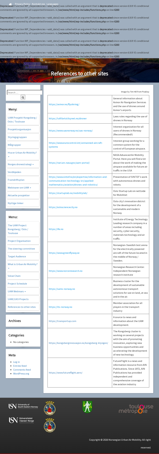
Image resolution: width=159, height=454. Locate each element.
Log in (16, 361)
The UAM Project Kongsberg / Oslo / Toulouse (18, 229)
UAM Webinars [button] (16, 291)
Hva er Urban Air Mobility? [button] (22, 152)
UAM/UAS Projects (18, 299)
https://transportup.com (62, 321)
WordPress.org (21, 373)
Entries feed (20, 365)
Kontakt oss (38, 3)
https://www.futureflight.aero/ (65, 372)
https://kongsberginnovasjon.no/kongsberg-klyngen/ (78, 342)
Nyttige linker (15, 203)
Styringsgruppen (17, 137)
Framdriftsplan (16, 179)
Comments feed (22, 369)
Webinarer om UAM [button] (19, 187)
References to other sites (22, 306)
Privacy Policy (22, 3)
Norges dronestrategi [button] (20, 164)
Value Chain (14, 275)
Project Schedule (17, 283)
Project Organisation (19, 240)
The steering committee (21, 248)
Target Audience (17, 256)
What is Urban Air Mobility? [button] (23, 264)
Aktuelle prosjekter (19, 195)
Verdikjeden (14, 172)
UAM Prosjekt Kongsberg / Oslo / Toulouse (22, 119)
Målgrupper (14, 144)
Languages (52, 3)
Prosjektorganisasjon (19, 129)
